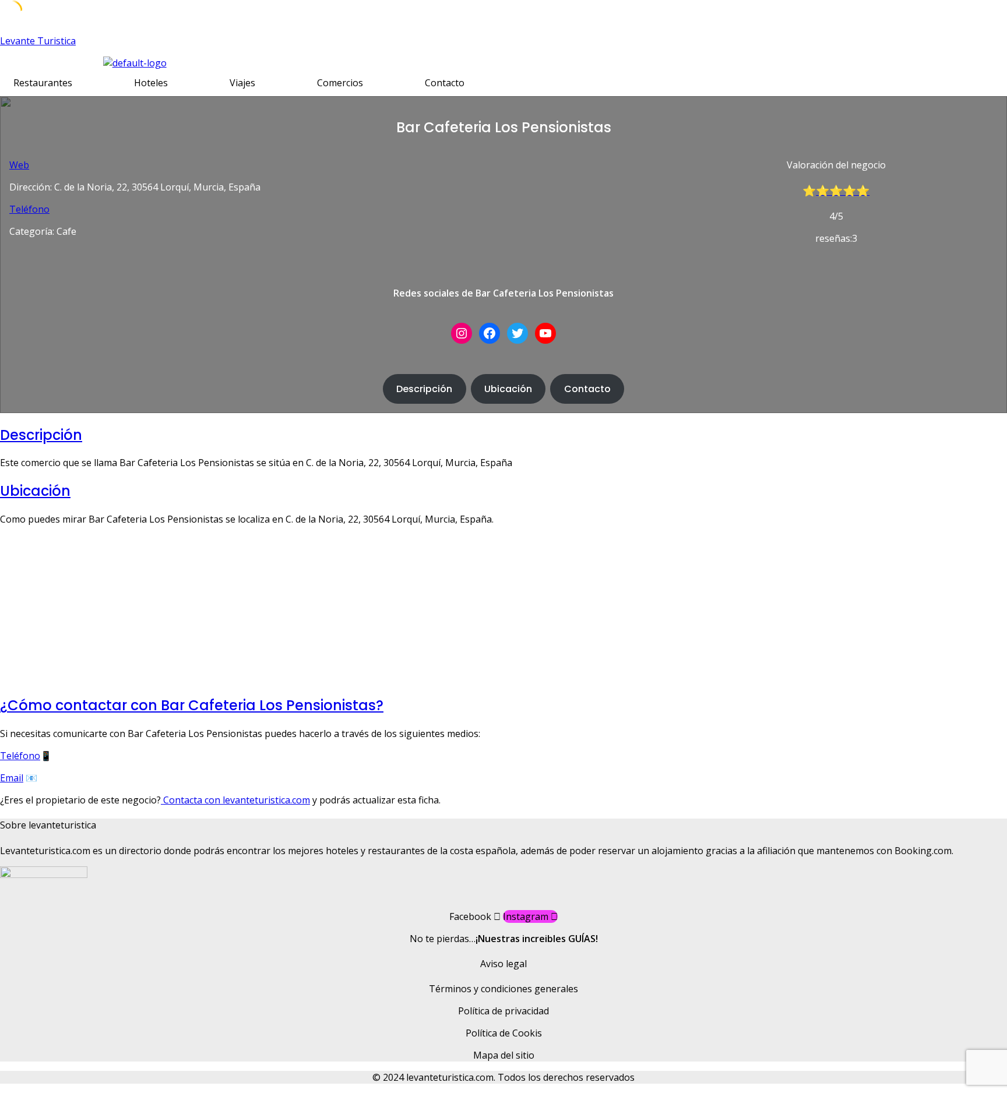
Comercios (340, 82)
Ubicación (508, 389)
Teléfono (29, 209)
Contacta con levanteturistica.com (235, 800)
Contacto (444, 82)
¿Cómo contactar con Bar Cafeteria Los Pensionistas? (191, 705)
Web (19, 164)
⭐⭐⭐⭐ (842, 191)
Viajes (242, 82)
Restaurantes (42, 82)
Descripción (424, 389)
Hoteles (151, 82)
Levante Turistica (38, 40)
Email (11, 777)
